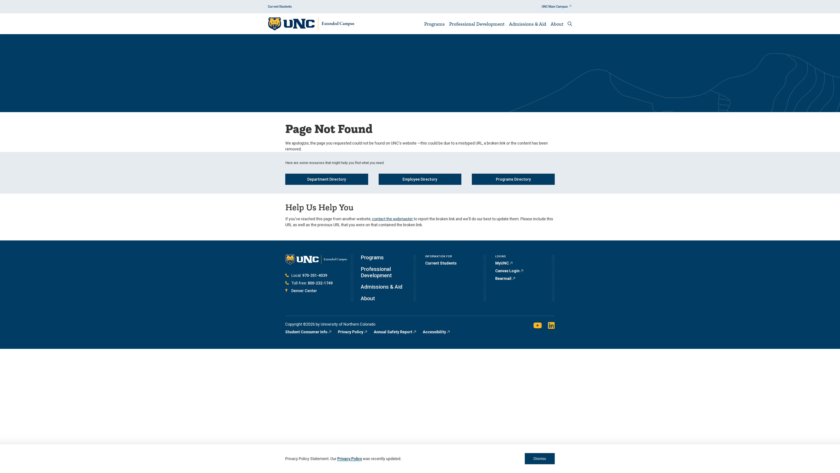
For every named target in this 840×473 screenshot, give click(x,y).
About (557, 23)
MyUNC (502, 263)
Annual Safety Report (393, 332)
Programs (434, 23)
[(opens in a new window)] (537, 325)
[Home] (311, 24)
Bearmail (503, 278)
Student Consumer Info (306, 332)
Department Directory (326, 179)
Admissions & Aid (527, 23)
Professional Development (477, 23)
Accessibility (434, 332)
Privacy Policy (350, 332)
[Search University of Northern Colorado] (570, 23)
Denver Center (304, 290)
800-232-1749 (320, 283)
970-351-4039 (314, 275)
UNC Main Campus (555, 6)
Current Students (280, 6)
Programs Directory (513, 179)
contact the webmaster (393, 219)
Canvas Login (507, 270)
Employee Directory (419, 179)
